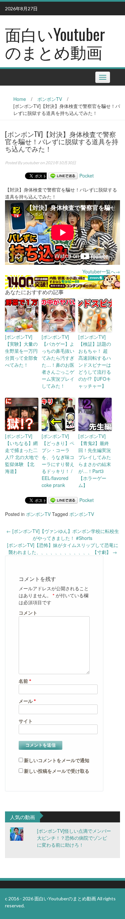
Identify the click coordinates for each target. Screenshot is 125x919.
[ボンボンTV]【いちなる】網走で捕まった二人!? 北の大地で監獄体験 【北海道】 (21, 453)
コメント (28, 613)
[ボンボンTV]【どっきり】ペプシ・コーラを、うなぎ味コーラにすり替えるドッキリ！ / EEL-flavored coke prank (58, 460)
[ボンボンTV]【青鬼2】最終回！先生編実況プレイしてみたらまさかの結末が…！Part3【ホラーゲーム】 (94, 460)
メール (27, 701)
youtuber (31, 162)
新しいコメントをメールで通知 (56, 760)
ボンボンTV (49, 99)
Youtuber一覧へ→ (101, 271)
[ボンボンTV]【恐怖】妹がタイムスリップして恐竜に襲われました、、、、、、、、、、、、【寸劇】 (62, 548)
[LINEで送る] (63, 175)
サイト (26, 721)
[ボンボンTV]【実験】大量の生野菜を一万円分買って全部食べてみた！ (21, 350)
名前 (25, 681)
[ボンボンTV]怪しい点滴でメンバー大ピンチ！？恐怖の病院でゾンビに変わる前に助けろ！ (74, 837)
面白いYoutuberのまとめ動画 (55, 42)
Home (19, 99)
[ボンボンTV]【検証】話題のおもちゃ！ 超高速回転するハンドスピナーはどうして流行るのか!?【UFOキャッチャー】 (94, 361)
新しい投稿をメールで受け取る (56, 771)
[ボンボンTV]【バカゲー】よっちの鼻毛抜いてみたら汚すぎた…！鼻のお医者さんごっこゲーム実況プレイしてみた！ (58, 361)
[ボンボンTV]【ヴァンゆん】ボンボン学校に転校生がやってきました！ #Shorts (62, 534)
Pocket (86, 175)
